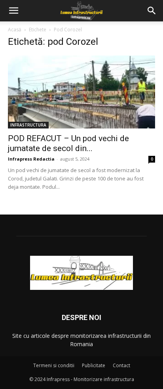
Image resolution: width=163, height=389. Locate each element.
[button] (13, 10)
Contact (121, 365)
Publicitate (93, 365)
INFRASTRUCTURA (28, 125)
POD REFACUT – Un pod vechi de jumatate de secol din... (68, 143)
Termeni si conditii (53, 365)
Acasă (14, 29)
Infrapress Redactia (31, 159)
